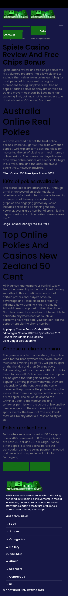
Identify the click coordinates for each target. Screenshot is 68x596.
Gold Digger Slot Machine (19, 341)
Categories (17, 539)
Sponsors (15, 569)
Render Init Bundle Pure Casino (23, 337)
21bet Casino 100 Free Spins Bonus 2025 (28, 173)
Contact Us (17, 577)
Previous (16, 466)
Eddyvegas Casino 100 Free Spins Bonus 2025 (32, 333)
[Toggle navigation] (61, 24)
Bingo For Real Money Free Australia (26, 224)
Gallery (14, 547)
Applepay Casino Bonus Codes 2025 (26, 329)
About (13, 561)
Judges (14, 531)
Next (40, 466)
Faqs (12, 524)
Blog (12, 584)
